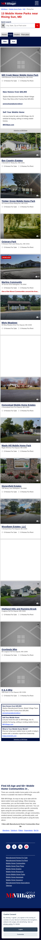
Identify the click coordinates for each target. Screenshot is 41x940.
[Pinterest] (26, 847)
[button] (3, 25)
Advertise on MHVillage (20, 130)
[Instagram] (8, 847)
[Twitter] (20, 847)
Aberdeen (5, 830)
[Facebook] (14, 847)
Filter (5, 41)
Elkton (20, 830)
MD (24, 9)
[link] (20, 75)
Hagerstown (28, 830)
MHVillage (4, 9)
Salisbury (14, 830)
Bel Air (36, 830)
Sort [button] (13, 41)
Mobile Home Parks (15, 9)
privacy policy (8, 924)
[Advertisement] (20, 356)
